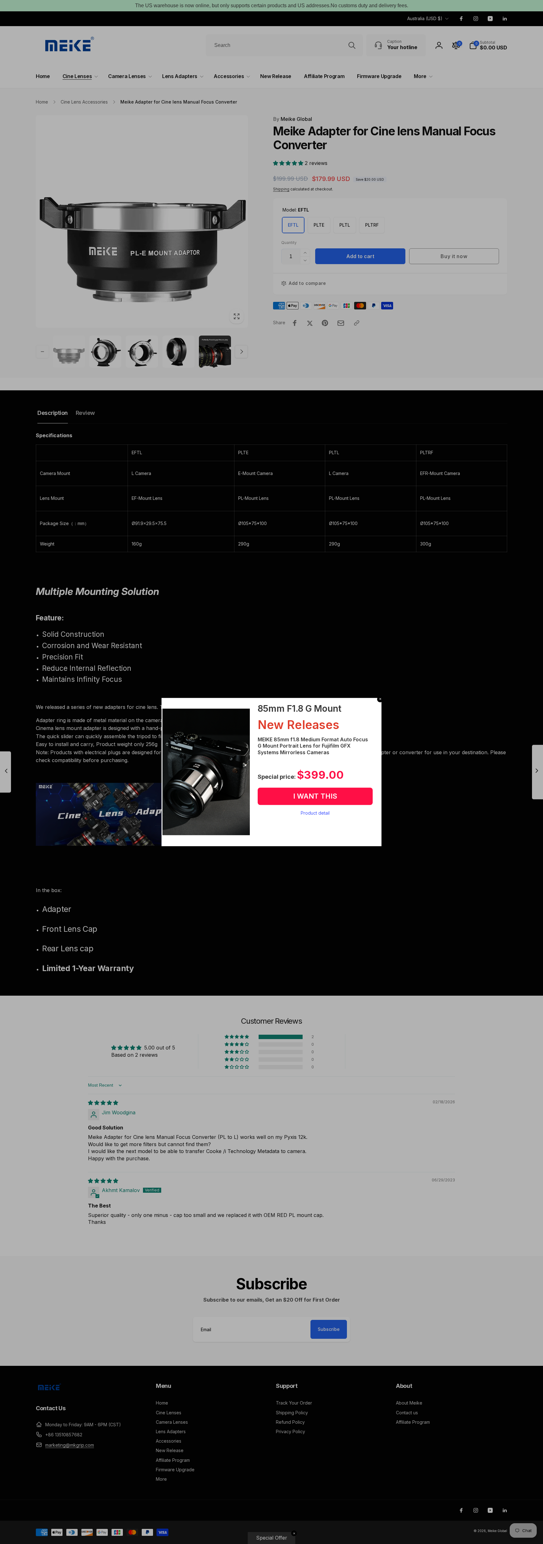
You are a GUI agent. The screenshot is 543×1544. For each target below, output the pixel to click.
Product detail (315, 813)
